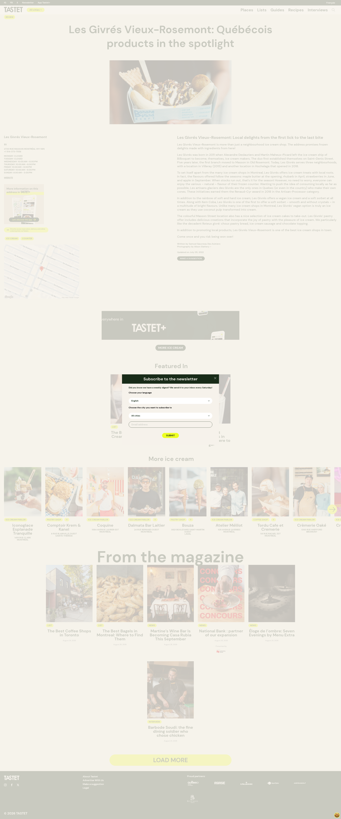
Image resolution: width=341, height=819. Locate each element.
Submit (170, 435)
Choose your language (140, 393)
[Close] (215, 378)
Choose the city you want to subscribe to (150, 408)
